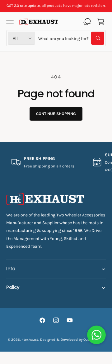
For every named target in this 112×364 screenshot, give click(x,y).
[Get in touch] (87, 22)
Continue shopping (56, 113)
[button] (10, 22)
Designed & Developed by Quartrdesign (72, 339)
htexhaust (29, 339)
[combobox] (71, 38)
